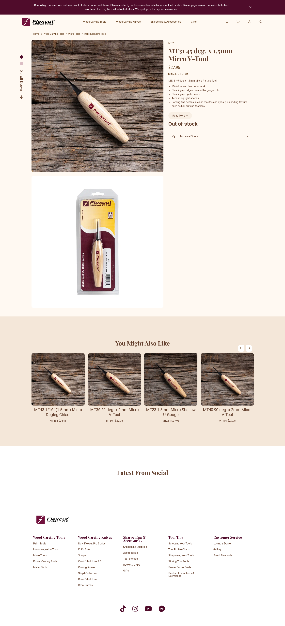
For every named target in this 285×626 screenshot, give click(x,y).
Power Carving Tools (45, 561)
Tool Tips (175, 537)
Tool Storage (130, 558)
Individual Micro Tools (95, 34)
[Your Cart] (238, 22)
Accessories (130, 552)
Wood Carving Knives (128, 21)
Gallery (217, 549)
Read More (179, 115)
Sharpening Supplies (135, 546)
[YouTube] (148, 609)
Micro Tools (74, 34)
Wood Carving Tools (94, 21)
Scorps (82, 555)
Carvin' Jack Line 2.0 (89, 561)
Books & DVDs (131, 564)
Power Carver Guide (179, 567)
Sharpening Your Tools (181, 555)
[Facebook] (162, 609)
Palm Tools (39, 543)
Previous (241, 348)
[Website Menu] (227, 22)
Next (249, 348)
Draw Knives (85, 585)
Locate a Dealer (222, 543)
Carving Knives (86, 567)
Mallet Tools (40, 567)
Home (36, 34)
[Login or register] (249, 22)
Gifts (194, 21)
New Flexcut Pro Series (92, 543)
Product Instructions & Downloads (181, 574)
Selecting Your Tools (180, 543)
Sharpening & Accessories (166, 21)
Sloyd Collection (87, 573)
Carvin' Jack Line (87, 579)
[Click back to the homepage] (38, 22)
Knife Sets (84, 549)
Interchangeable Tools (46, 549)
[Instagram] (135, 609)
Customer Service (227, 537)
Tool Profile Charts (179, 549)
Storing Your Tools (178, 561)
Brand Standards (222, 555)
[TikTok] (123, 609)
